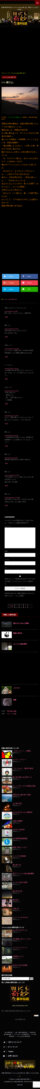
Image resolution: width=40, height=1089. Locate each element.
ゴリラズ (16, 688)
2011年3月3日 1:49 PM (11, 311)
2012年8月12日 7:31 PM (11, 416)
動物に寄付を (18, 633)
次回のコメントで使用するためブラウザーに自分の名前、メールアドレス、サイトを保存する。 (20, 581)
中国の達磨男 (17, 821)
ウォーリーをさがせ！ (21, 917)
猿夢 (14, 700)
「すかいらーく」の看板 (22, 751)
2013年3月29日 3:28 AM (11, 435)
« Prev (11, 606)
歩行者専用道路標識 (20, 838)
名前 (6, 551)
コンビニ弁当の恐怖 (20, 882)
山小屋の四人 (17, 803)
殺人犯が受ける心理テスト (22, 777)
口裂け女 (16, 908)
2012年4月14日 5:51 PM (11, 391)
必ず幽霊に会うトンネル (22, 939)
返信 (6, 317)
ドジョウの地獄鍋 (19, 856)
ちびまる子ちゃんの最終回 (22, 812)
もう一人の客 (11, 714)
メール (7, 559)
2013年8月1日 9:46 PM (11, 458)
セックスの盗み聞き (20, 644)
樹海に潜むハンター (20, 847)
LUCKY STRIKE (19, 830)
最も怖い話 (17, 865)
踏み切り (16, 900)
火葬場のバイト (18, 956)
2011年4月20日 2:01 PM (11, 329)
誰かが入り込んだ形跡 (21, 623)
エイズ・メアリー (19, 760)
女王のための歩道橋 (20, 965)
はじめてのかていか (20, 930)
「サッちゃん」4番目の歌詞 (23, 768)
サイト (7, 568)
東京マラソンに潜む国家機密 (23, 873)
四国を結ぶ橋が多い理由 (22, 795)
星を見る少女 (17, 891)
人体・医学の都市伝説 (21, 1032)
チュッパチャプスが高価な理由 (24, 786)
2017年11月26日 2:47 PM (12, 475)
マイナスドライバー (20, 947)
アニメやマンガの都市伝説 (21, 1034)
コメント (8, 526)
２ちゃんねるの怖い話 (10, 299)
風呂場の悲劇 (11, 711)
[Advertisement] (20, 49)
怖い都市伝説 (8, 1032)
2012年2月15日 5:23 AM (11, 368)
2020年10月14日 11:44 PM (12, 497)
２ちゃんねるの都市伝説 (23, 1036)
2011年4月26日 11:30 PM (12, 349)
